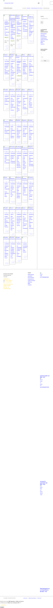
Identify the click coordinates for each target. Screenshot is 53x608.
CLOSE (2, 607)
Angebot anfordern (7, 285)
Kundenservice (44, 38)
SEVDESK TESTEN (13, 262)
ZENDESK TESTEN (31, 144)
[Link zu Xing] (48, 3)
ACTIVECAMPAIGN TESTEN (6, 168)
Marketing (43, 41)
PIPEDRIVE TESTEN (25, 142)
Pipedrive (42, 44)
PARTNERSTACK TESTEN (6, 139)
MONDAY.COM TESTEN (31, 41)
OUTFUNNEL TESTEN (19, 203)
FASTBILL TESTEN (7, 231)
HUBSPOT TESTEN (13, 84)
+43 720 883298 (8, 281)
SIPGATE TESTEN (19, 261)
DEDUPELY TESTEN (31, 234)
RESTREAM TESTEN (13, 116)
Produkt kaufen (7, 109)
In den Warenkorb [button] (7, 46)
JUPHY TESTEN (31, 80)
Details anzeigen (7, 48)
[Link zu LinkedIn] (44, 3)
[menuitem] (25, 598)
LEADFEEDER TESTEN (19, 173)
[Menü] (38, 3)
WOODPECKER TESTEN (12, 202)
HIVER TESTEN (25, 78)
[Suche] (35, 3)
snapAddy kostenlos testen (25, 257)
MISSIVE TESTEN (31, 112)
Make (42, 42)
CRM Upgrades (44, 33)
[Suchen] (42, 22)
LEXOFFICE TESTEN (25, 37)
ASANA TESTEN (7, 201)
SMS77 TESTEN (13, 234)
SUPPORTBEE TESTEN (25, 200)
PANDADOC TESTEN (19, 231)
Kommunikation (44, 36)
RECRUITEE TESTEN (19, 117)
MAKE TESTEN (12, 142)
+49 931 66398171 (9, 280)
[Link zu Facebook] (46, 3)
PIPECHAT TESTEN (32, 170)
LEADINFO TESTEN (7, 263)
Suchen (42, 16)
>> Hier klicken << (3, 605)
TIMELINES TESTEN (31, 205)
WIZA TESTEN (25, 113)
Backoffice (43, 35)
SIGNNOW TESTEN (19, 142)
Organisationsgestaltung (8, 284)
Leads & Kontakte (44, 39)
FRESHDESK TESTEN (13, 168)
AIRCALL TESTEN (25, 233)
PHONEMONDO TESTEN (25, 174)
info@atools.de (6, 279)
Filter (45, 60)
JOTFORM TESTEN (7, 78)
